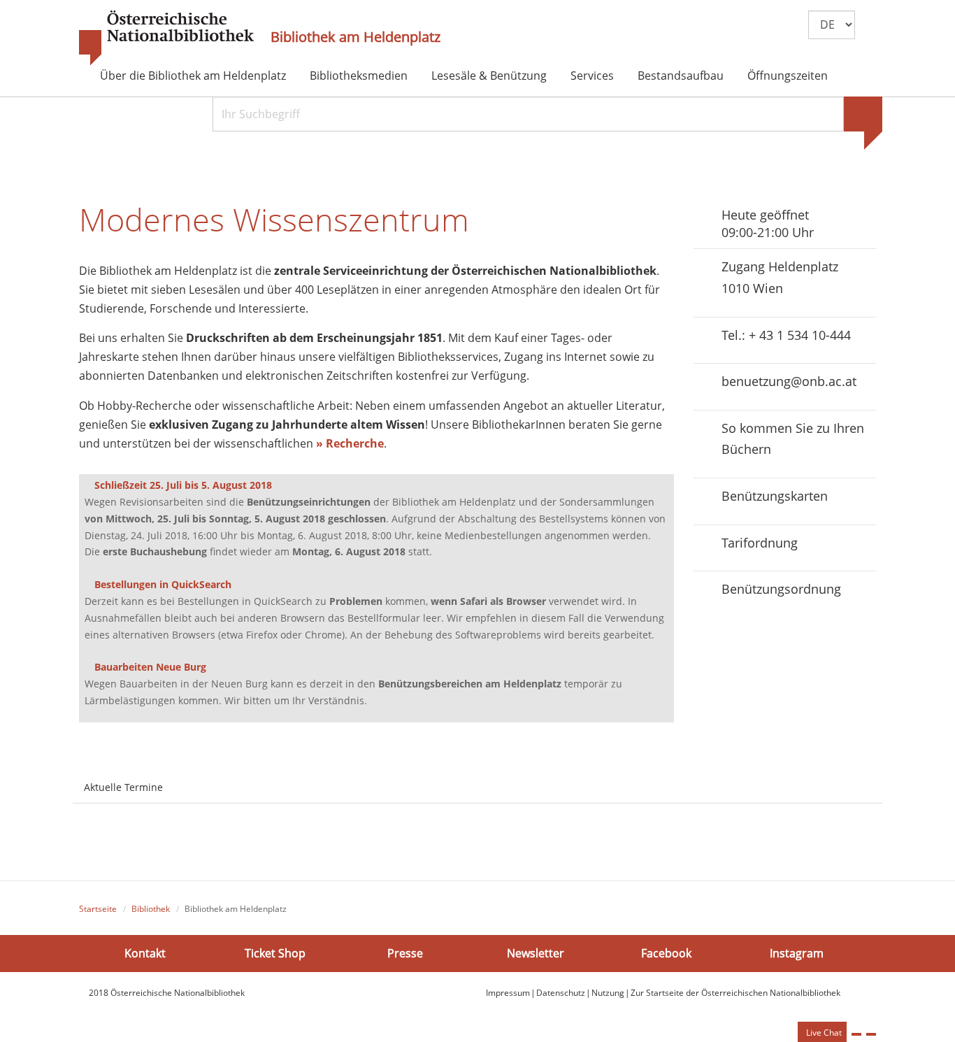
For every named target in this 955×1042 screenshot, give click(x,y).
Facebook (666, 953)
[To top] (871, 1034)
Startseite (98, 909)
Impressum (508, 993)
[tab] (186, 779)
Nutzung (607, 993)
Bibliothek (150, 909)
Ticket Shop (275, 953)
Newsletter (535, 953)
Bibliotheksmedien (359, 75)
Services (592, 75)
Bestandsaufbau (681, 75)
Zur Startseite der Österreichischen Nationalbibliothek (735, 993)
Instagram (797, 953)
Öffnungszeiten (787, 75)
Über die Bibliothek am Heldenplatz (193, 75)
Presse (405, 953)
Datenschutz (560, 993)
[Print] (856, 1034)
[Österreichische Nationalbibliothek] (166, 38)
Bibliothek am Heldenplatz (355, 37)
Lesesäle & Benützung (489, 75)
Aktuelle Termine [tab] (123, 787)
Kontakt (145, 953)
